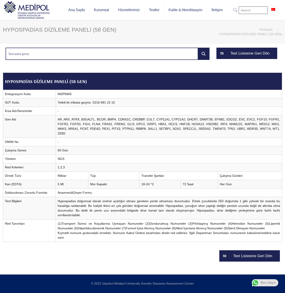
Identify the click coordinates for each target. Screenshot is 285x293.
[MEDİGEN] (27, 10)
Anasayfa (266, 29)
